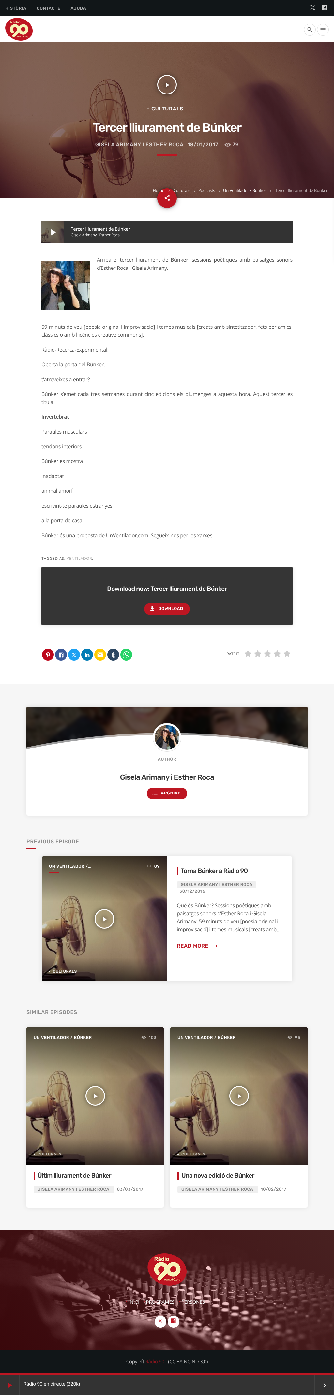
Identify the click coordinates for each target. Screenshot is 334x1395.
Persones (193, 1302)
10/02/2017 (273, 1189)
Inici (134, 1302)
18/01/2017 (203, 144)
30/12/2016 (192, 891)
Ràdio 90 (154, 1362)
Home (158, 190)
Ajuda (78, 8)
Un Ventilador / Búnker (244, 190)
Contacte (48, 8)
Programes (160, 1302)
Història (15, 8)
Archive (166, 793)
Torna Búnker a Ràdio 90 (214, 871)
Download (166, 608)
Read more (197, 946)
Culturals (182, 190)
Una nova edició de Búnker (217, 1175)
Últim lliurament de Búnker (74, 1175)
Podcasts (206, 190)
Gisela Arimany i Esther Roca (139, 144)
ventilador (79, 558)
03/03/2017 (130, 1189)
